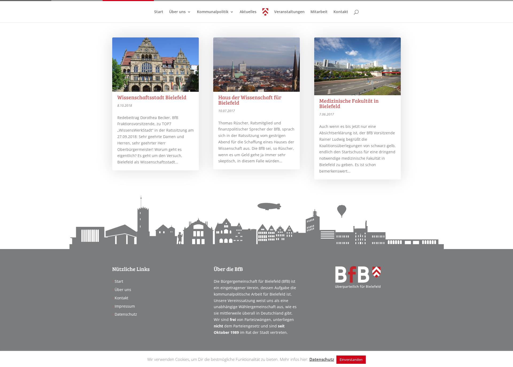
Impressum (125, 306)
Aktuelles (248, 12)
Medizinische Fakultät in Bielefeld (349, 103)
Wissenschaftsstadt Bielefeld (151, 97)
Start (158, 12)
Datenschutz (126, 314)
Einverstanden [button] (351, 359)
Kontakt (340, 12)
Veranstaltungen (289, 12)
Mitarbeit (319, 12)
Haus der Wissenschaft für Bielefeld (249, 99)
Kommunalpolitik (212, 12)
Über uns (177, 12)
